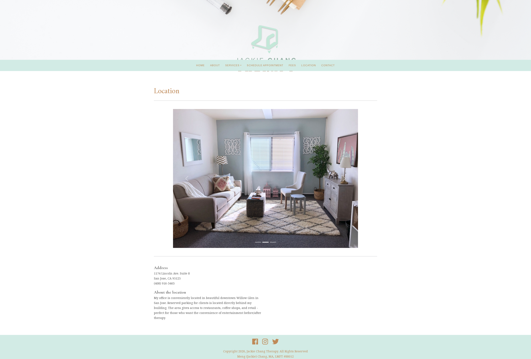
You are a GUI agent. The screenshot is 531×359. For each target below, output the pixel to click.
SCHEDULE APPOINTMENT (265, 65)
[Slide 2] (265, 242)
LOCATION (308, 65)
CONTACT (328, 65)
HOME (200, 65)
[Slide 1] (258, 242)
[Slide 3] (273, 242)
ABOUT (215, 65)
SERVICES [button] (232, 65)
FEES (292, 65)
